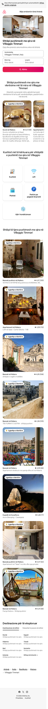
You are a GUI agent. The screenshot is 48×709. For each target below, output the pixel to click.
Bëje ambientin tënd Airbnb (31, 11)
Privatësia (19, 698)
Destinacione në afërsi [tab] (11, 628)
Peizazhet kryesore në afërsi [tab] (33, 628)
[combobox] (23, 54)
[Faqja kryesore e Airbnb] (4, 11)
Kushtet (28, 698)
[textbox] (12, 62)
